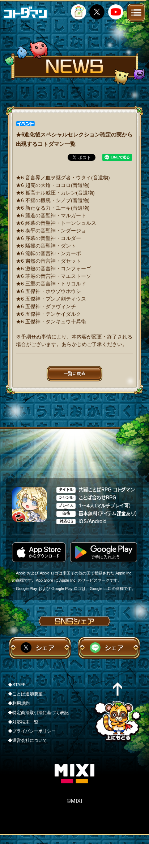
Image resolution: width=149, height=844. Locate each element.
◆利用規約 (19, 703)
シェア (45, 648)
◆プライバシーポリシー (32, 731)
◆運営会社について (27, 740)
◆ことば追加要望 (25, 694)
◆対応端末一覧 (23, 722)
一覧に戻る (74, 373)
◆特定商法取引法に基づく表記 (38, 712)
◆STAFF (16, 685)
